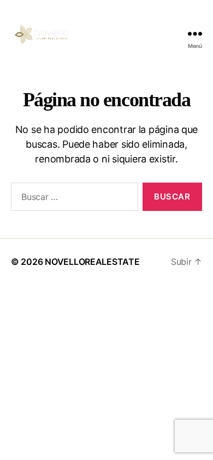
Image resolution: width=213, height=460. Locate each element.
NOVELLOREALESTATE (92, 261)
